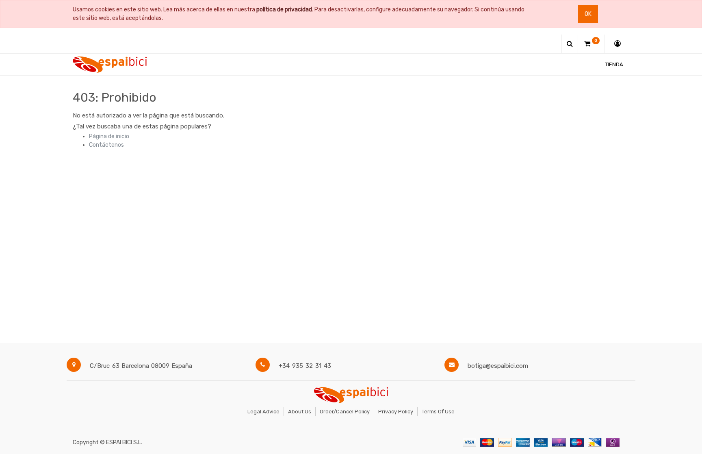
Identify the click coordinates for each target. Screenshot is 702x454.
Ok (588, 14)
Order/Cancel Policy (345, 411)
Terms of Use (438, 411)
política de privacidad (284, 9)
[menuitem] (614, 64)
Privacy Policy (395, 411)
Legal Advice (263, 411)
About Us (299, 411)
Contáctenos (106, 144)
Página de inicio (109, 136)
